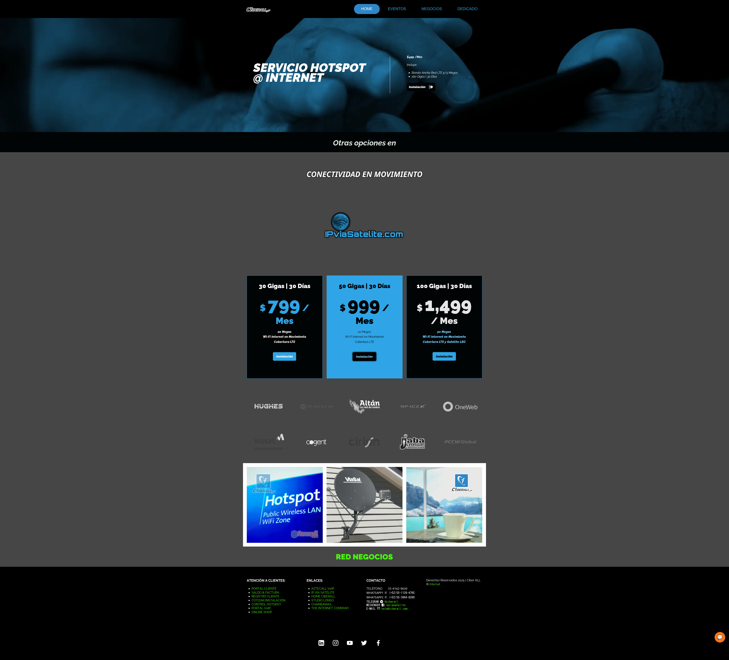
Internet (435, 584)
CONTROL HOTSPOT (266, 604)
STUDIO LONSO (322, 600)
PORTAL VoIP (261, 608)
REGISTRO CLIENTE (265, 596)
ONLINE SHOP (262, 612)
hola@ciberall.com (394, 608)
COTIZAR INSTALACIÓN (268, 600)
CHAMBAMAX (321, 604)
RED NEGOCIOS (364, 556)
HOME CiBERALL (323, 596)
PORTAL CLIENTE (264, 588)
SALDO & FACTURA (265, 592)
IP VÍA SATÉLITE (323, 592)
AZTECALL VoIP (322, 588)
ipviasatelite (396, 605)
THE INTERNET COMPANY (330, 608)
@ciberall (391, 601)
